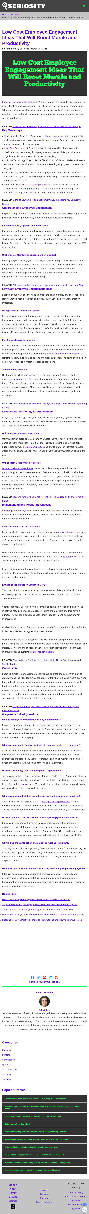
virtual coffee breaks (20, 379)
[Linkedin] (50, 977)
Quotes (6, 1064)
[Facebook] (32, 977)
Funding (6, 1055)
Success (6, 1079)
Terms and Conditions (76, 1196)
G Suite (67, 556)
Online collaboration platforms (17, 468)
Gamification (8, 1059)
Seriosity (13, 1184)
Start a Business (10, 1069)
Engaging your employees (15, 510)
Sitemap (13, 1201)
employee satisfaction (42, 652)
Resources (13, 1197)
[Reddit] (56, 977)
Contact (13, 1192)
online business (68, 532)
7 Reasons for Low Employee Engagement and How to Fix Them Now (48, 285)
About (13, 1188)
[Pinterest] (44, 977)
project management (23, 784)
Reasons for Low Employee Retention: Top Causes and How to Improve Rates (42, 920)
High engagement (54, 136)
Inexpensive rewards (12, 316)
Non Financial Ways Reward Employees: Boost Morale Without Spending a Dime (43, 914)
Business (24, 48)
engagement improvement (55, 801)
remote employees (34, 447)
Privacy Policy (76, 1192)
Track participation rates (38, 184)
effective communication (67, 353)
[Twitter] (38, 977)
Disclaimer (76, 1200)
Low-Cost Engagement (16, 148)
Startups (6, 1074)
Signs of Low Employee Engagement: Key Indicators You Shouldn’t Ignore (39, 904)
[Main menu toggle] (84, 6)
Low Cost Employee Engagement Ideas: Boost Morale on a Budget (46, 126)
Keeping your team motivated (17, 102)
